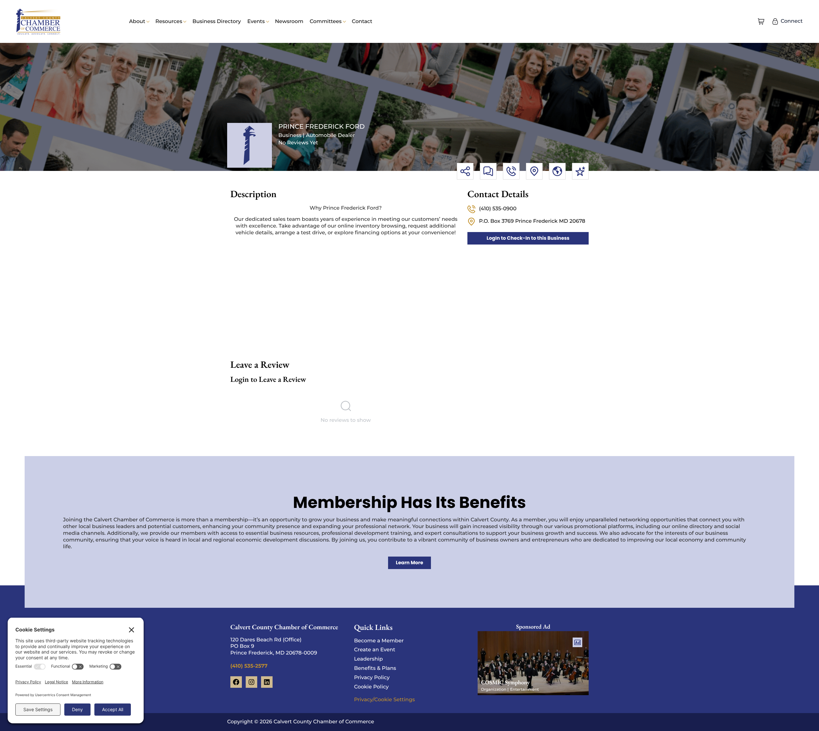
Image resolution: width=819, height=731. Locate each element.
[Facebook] (236, 682)
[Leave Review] (580, 171)
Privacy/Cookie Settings (384, 700)
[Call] (511, 171)
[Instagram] (251, 682)
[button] (761, 21)
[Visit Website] (557, 171)
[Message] (488, 171)
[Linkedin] (267, 682)
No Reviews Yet (298, 143)
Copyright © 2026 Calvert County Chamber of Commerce (300, 722)
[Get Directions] (534, 171)
